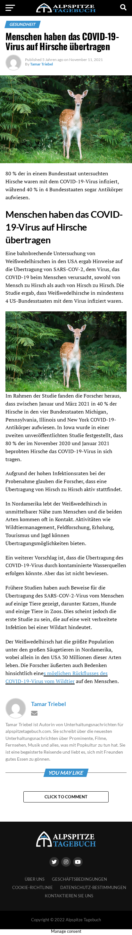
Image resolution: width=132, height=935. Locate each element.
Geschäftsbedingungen (79, 879)
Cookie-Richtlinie (32, 887)
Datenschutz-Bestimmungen (93, 887)
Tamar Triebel (41, 64)
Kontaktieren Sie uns (69, 895)
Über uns (35, 879)
